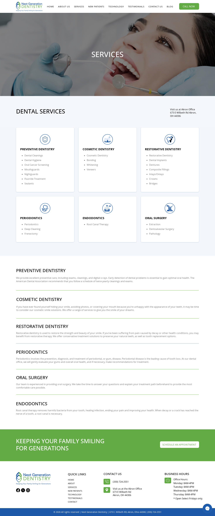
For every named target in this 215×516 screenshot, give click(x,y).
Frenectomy (31, 233)
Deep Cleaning (32, 229)
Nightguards (31, 174)
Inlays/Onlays (156, 174)
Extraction (154, 224)
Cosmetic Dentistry (97, 155)
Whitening (92, 164)
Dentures (154, 164)
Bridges (153, 183)
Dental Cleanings (33, 155)
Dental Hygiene (32, 160)
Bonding (91, 160)
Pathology (154, 233)
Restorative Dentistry (161, 155)
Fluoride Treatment (35, 178)
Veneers (91, 169)
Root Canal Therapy (97, 224)
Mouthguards (31, 169)
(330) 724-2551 (121, 481)
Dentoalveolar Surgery (161, 229)
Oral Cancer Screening (36, 164)
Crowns (153, 178)
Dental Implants (158, 160)
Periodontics (31, 224)
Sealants (29, 183)
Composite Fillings (159, 169)
